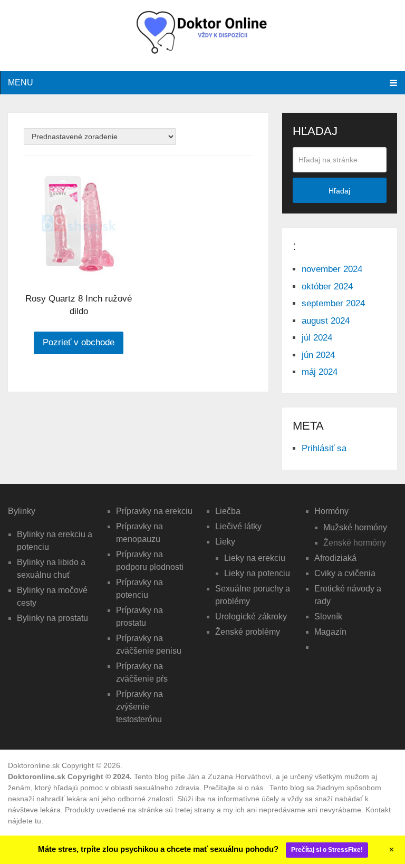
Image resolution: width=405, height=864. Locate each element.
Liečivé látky (238, 526)
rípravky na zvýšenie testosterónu (139, 707)
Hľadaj (339, 191)
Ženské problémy (247, 631)
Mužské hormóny (355, 527)
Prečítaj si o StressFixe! (327, 849)
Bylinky (21, 511)
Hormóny (331, 511)
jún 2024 (318, 355)
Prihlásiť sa (324, 448)
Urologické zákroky (251, 616)
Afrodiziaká (335, 558)
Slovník (328, 616)
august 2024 (326, 321)
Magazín (330, 631)
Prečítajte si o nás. (235, 787)
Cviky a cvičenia (344, 573)
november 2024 (332, 269)
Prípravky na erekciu (154, 511)
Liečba (227, 511)
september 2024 (333, 303)
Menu (20, 82)
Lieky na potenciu (257, 573)
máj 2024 (320, 372)
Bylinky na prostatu (52, 618)
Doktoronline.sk (34, 765)
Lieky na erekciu (254, 558)
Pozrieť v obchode (78, 342)
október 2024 (327, 286)
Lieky (225, 541)
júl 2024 (317, 338)
